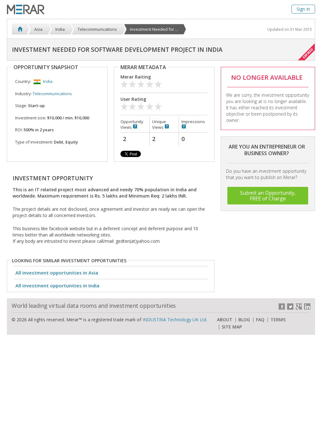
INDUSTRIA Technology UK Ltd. (174, 320)
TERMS (278, 320)
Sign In (303, 9)
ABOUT (224, 320)
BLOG (244, 320)
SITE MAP (232, 327)
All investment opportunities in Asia (56, 272)
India (48, 81)
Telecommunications (52, 93)
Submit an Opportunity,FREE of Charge (268, 195)
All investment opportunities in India (57, 285)
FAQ (260, 320)
